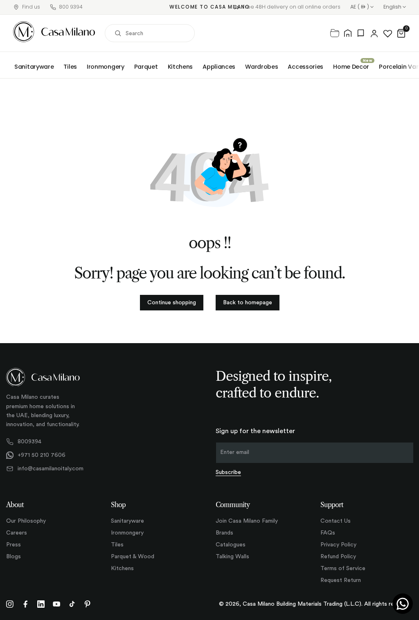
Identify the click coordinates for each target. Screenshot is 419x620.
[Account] (374, 33)
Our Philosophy (26, 521)
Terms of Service (342, 568)
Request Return (340, 580)
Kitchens (180, 67)
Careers (16, 533)
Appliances (219, 67)
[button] (401, 33)
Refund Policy (338, 556)
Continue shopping (171, 303)
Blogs (13, 556)
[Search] (118, 33)
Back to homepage (247, 303)
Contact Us (335, 521)
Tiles (70, 67)
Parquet (146, 67)
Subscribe (228, 472)
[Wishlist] (387, 33)
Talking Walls (232, 556)
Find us (31, 6)
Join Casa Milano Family (247, 521)
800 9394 (71, 6)
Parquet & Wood (132, 556)
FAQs (327, 533)
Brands (224, 533)
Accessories (305, 67)
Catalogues (231, 545)
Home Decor (351, 67)
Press (13, 545)
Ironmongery (105, 67)
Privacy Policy (338, 545)
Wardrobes (261, 67)
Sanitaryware (34, 67)
